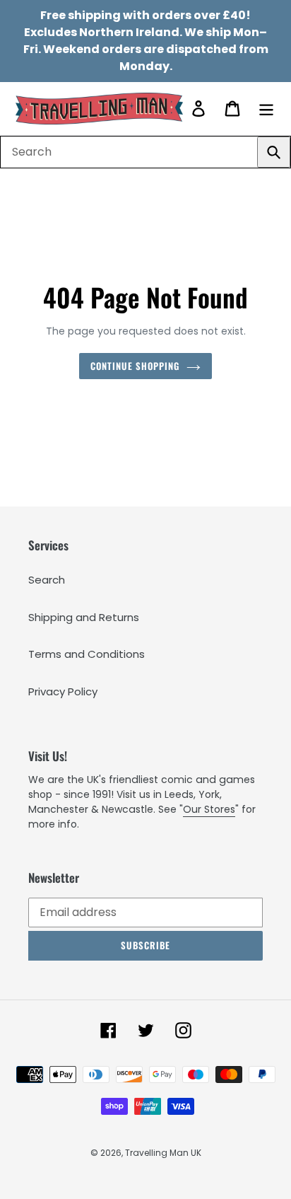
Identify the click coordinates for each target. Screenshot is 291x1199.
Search (46, 579)
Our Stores (209, 809)
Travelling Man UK (163, 1153)
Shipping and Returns (83, 617)
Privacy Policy (62, 691)
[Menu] (266, 108)
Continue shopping (135, 366)
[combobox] (145, 152)
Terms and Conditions (86, 654)
